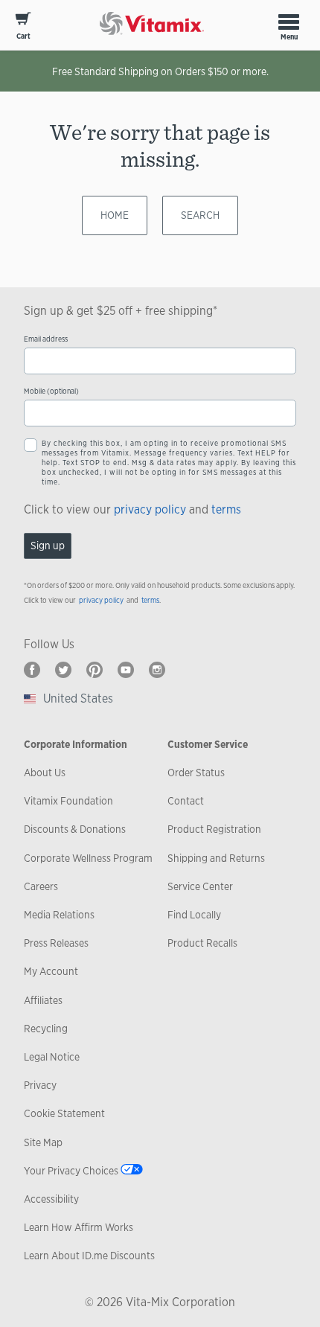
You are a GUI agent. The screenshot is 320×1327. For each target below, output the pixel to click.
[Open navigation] (288, 21)
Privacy (40, 1085)
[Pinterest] (94, 670)
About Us (44, 772)
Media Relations (59, 914)
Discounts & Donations (75, 829)
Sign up (48, 545)
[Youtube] (126, 670)
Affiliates (43, 1000)
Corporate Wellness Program (88, 858)
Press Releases (56, 943)
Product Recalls (202, 943)
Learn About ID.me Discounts (89, 1255)
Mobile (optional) (51, 391)
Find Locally (194, 914)
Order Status (196, 772)
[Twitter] (63, 670)
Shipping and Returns (216, 858)
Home (114, 215)
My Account (51, 971)
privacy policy (150, 509)
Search (200, 215)
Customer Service (207, 744)
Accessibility (51, 1199)
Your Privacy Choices (71, 1170)
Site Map (43, 1142)
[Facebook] (32, 670)
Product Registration (214, 829)
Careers (41, 886)
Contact (185, 801)
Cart (23, 36)
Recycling (46, 1028)
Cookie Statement (64, 1113)
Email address (46, 339)
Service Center (200, 886)
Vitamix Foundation (68, 801)
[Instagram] (157, 670)
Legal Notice (52, 1057)
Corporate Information (75, 744)
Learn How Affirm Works (78, 1227)
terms (226, 509)
